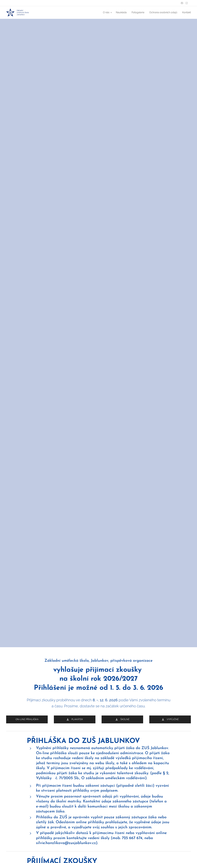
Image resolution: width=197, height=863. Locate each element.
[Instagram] (187, 3)
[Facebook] (182, 3)
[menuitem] (107, 12)
